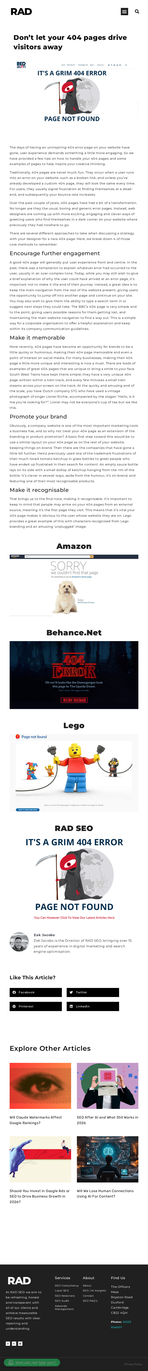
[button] (124, 11)
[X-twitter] (14, 1344)
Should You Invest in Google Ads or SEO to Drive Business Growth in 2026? (40, 1196)
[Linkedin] (20, 1344)
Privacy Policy (133, 1364)
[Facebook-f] (8, 1344)
